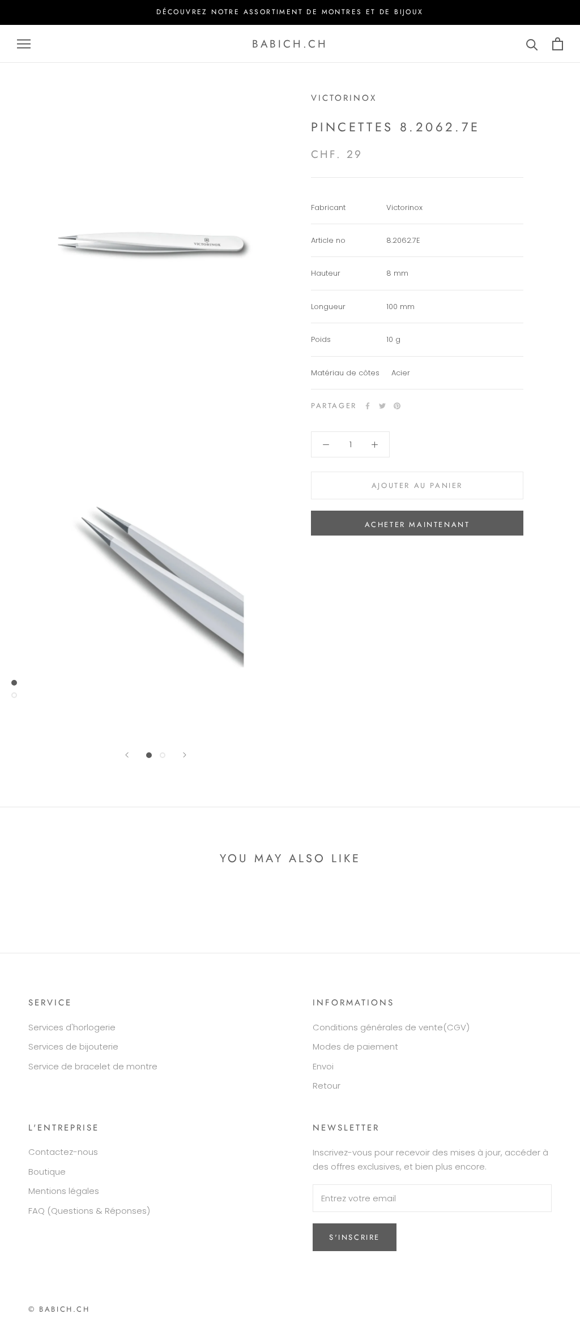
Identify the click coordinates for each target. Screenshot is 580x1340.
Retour (326, 1085)
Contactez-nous (63, 1152)
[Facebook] (367, 406)
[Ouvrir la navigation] (24, 44)
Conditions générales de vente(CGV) (391, 1027)
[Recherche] (532, 44)
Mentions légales (63, 1191)
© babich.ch (59, 1309)
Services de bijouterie (73, 1046)
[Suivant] (184, 754)
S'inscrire (354, 1237)
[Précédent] (127, 754)
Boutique (47, 1172)
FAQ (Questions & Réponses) (89, 1211)
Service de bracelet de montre (92, 1066)
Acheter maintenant (417, 524)
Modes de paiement (355, 1046)
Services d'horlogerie (72, 1027)
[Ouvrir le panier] (557, 43)
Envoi (323, 1066)
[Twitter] (382, 406)
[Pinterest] (397, 406)
